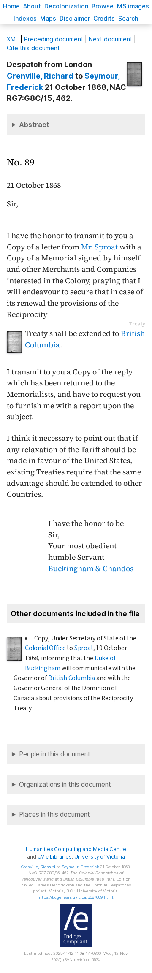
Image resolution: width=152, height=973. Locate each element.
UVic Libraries (55, 857)
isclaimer (75, 18)
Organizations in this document (65, 785)
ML (13, 39)
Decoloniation (66, 6)
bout (32, 6)
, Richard (40, 75)
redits (104, 18)
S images (133, 6)
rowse (103, 6)
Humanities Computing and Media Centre (76, 849)
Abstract (34, 124)
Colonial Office (45, 648)
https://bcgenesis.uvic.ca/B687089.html (75, 897)
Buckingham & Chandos (90, 569)
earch (128, 18)
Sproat (83, 648)
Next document (110, 39)
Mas (48, 18)
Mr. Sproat (99, 247)
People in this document (54, 754)
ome (11, 6)
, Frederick (80, 867)
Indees (25, 18)
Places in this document (54, 814)
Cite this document (33, 47)
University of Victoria (99, 857)
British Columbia (71, 678)
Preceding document (53, 39)
